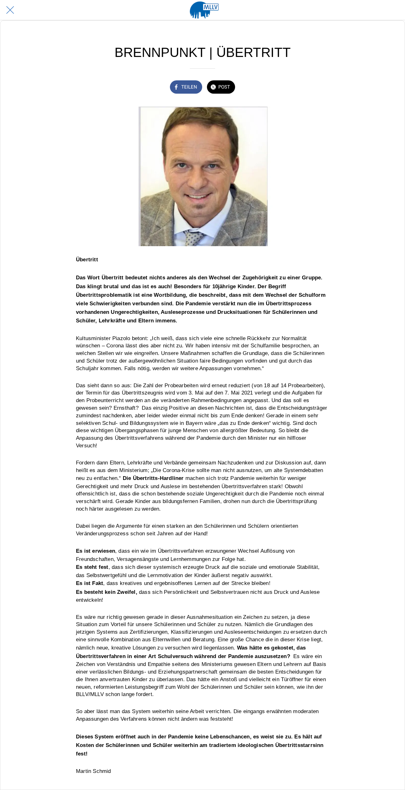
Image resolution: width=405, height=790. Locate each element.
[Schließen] (10, 10)
